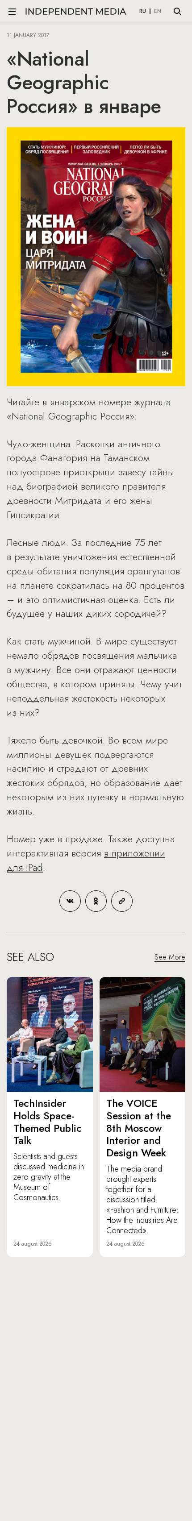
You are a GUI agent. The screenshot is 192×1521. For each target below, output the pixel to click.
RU (142, 11)
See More (169, 957)
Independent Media (75, 11)
